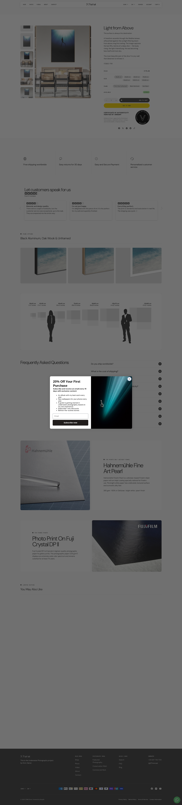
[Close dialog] (129, 379)
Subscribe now (70, 423)
